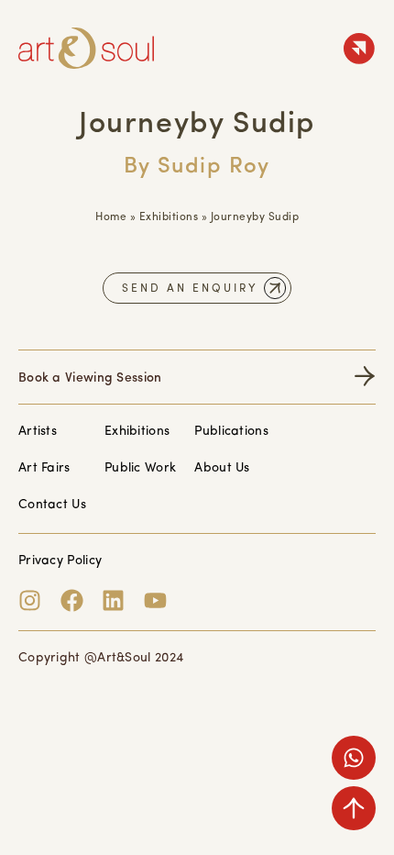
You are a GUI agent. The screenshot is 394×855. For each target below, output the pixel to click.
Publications (231, 432)
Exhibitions (169, 217)
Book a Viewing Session (90, 378)
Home (110, 217)
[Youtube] (155, 600)
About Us (221, 468)
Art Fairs (44, 468)
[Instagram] (29, 600)
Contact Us (52, 505)
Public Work (140, 468)
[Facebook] (71, 600)
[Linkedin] (113, 600)
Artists (37, 432)
